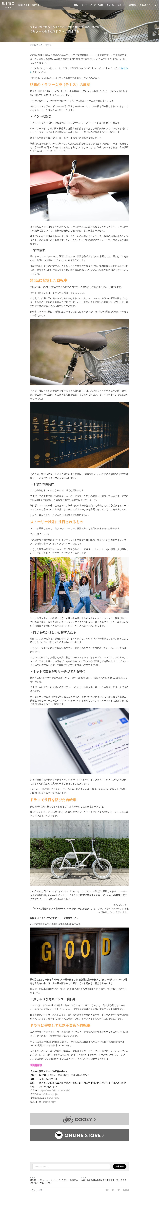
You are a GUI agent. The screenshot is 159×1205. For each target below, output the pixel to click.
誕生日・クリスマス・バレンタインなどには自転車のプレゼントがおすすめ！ (54, 1181)
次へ (82, 1177)
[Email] (124, 1190)
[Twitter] (113, 1190)
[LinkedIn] (119, 1190)
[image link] (8, 5)
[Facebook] (107, 1190)
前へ (33, 1177)
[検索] (155, 5)
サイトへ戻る (37, 1190)
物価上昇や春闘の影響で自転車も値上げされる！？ (103, 1180)
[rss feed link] (127, 1190)
